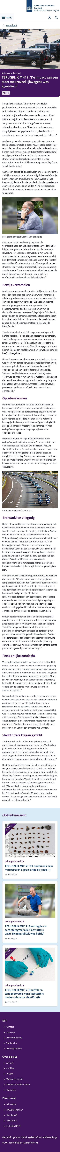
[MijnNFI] (49, 17)
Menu (9, 17)
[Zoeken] (56, 17)
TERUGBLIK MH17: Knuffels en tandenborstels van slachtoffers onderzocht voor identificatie (24, 993)
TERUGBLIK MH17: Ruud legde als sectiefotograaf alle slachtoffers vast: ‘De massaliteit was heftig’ (26, 930)
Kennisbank (11, 25)
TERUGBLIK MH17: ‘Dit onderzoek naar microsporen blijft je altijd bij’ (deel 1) (29, 868)
